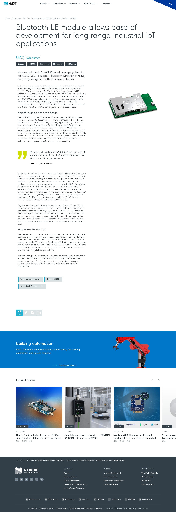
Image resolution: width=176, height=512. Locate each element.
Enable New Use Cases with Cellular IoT (80, 460)
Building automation (67, 365)
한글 (31, 441)
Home (7, 18)
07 (29, 18)
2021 (24, 18)
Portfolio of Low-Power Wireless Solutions (110, 460)
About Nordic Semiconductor (31, 286)
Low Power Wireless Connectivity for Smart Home (47, 460)
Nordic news (16, 18)
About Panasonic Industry (30, 279)
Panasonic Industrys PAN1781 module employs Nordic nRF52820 (54, 18)
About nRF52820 (52, 279)
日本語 (24, 441)
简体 (17, 441)
